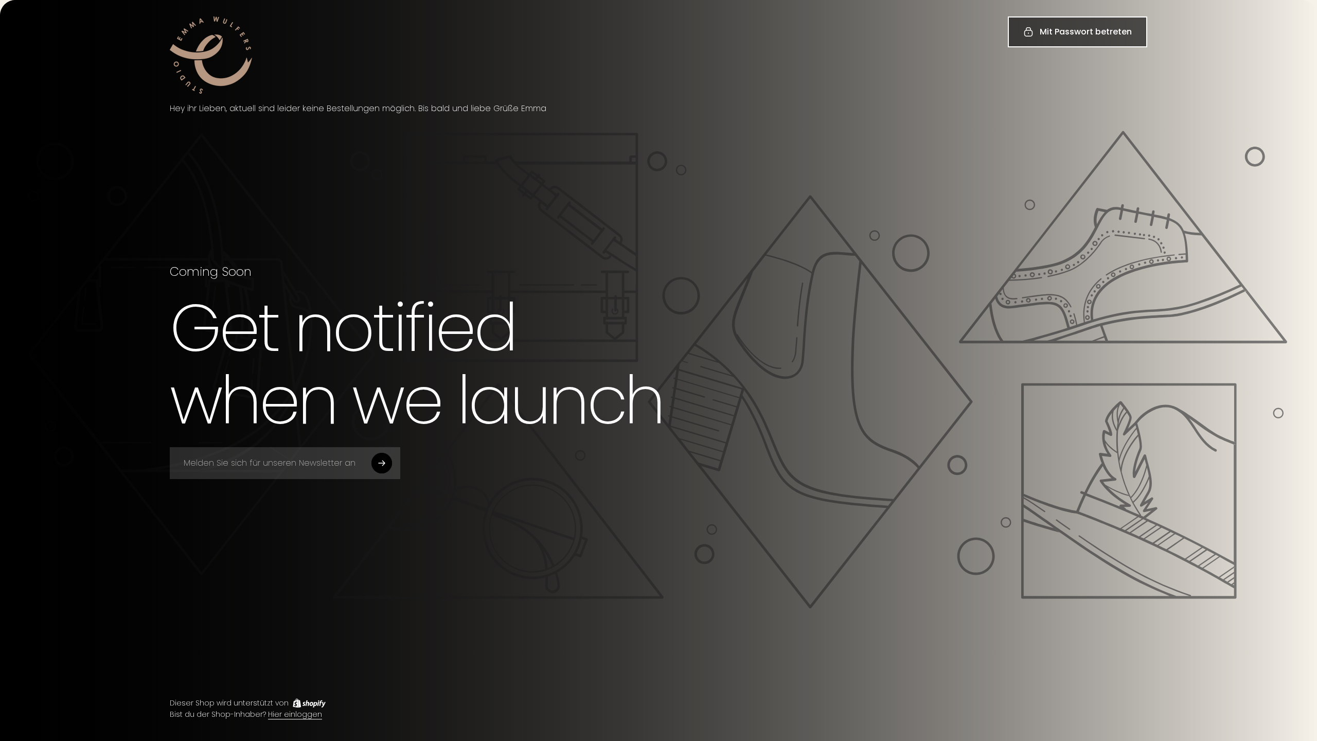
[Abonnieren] (381, 463)
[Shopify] (309, 703)
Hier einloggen (295, 715)
